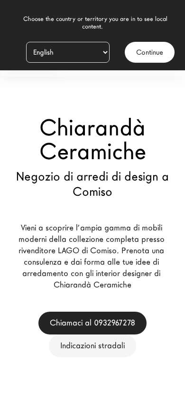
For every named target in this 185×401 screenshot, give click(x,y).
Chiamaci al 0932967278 (92, 322)
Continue (149, 52)
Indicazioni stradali (92, 345)
